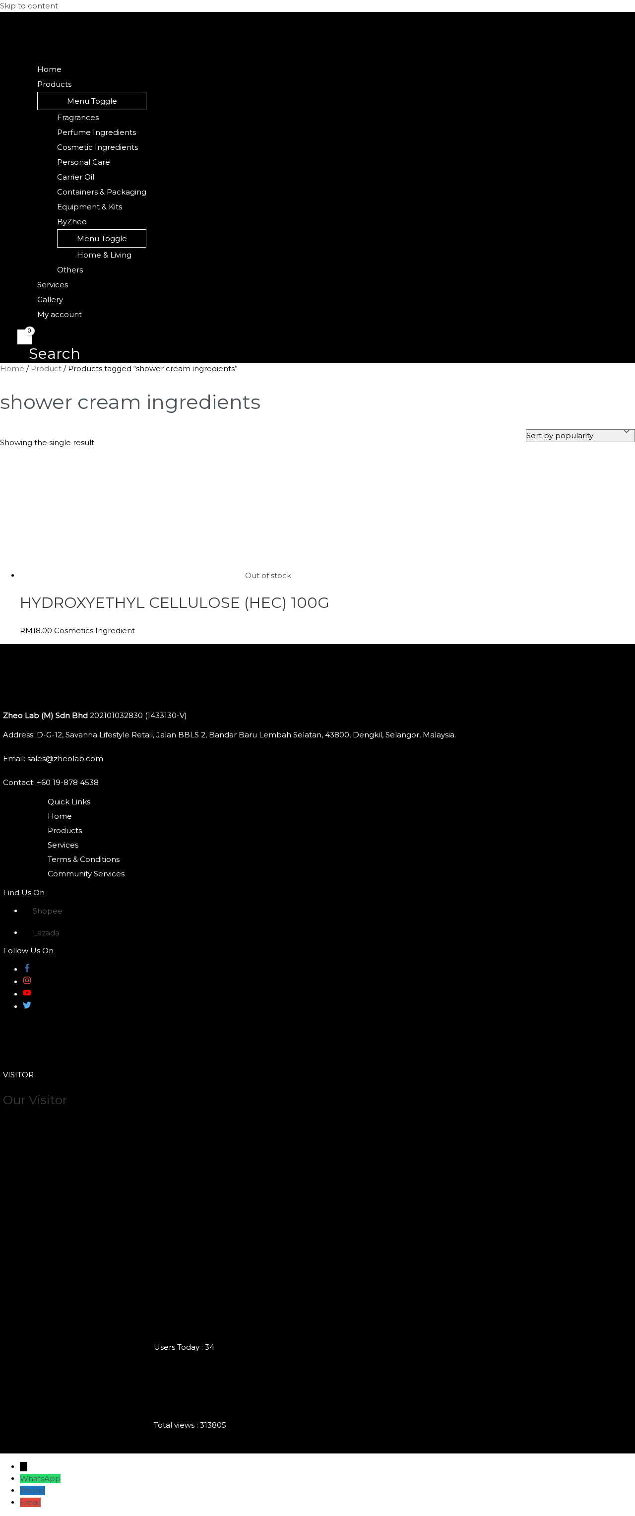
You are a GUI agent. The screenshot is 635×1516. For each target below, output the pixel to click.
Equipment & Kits (89, 206)
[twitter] (27, 1006)
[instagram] (27, 982)
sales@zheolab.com (65, 758)
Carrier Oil (75, 177)
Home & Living (104, 255)
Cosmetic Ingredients (97, 147)
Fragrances (78, 117)
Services (52, 284)
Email (30, 1502)
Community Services (86, 873)
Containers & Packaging (101, 192)
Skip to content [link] (29, 5)
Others (70, 269)
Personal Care (83, 162)
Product (46, 368)
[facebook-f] (27, 969)
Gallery (50, 299)
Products (54, 84)
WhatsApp (40, 1478)
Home (49, 69)
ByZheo (72, 221)
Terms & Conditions (84, 859)
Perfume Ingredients (96, 132)
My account (59, 314)
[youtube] (27, 994)
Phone (32, 1490)
